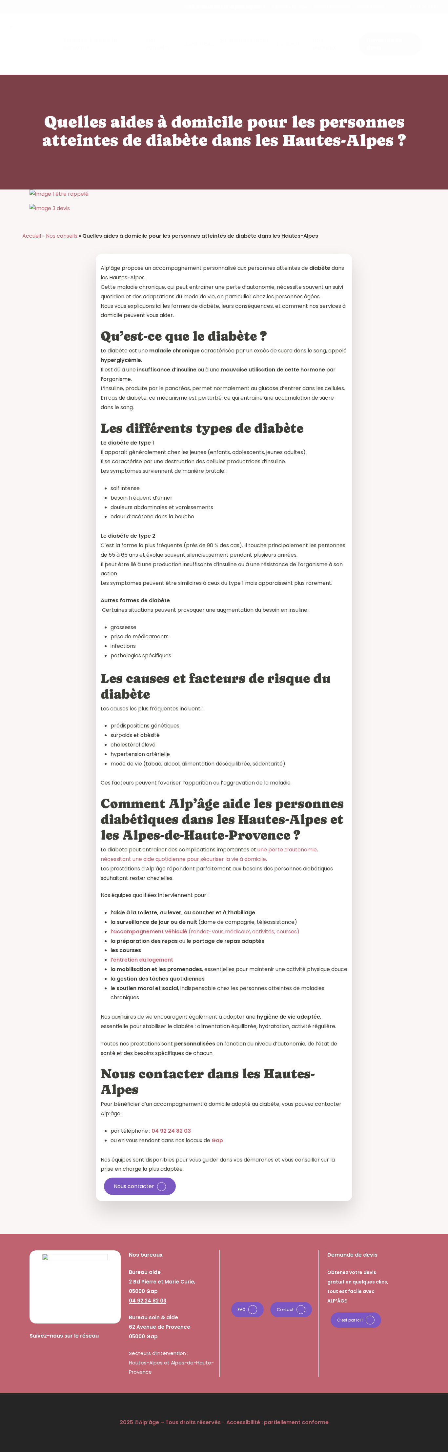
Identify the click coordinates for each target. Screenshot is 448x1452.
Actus (229, 1274)
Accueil (31, 236)
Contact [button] (285, 1309)
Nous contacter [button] (134, 1186)
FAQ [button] (241, 1309)
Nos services (238, 1255)
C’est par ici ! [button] (350, 1320)
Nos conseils (61, 236)
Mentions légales (244, 1293)
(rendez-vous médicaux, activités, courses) (205, 931)
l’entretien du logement (142, 960)
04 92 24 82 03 (171, 1131)
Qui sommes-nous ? (248, 1283)
